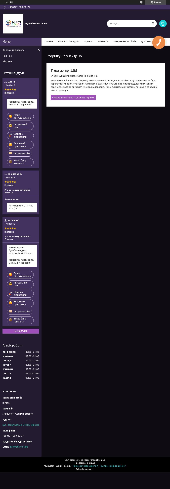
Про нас (89, 41)
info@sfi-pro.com (19, 446)
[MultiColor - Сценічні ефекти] (13, 23)
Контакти (103, 41)
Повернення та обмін (124, 41)
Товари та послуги (68, 41)
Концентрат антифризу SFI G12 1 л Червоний (21, 103)
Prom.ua (101, 460)
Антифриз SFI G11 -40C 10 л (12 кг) (21, 207)
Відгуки (7, 61)
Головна (48, 41)
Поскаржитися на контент (85, 466)
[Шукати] (153, 23)
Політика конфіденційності (113, 466)
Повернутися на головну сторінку (74, 97)
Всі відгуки (21, 331)
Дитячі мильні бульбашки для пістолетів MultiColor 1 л (21, 252)
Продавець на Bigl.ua (85, 463)
